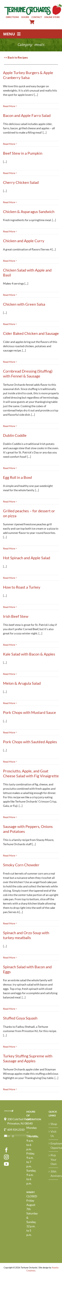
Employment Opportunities (53, 1145)
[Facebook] (6, 1150)
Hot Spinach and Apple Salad (26, 557)
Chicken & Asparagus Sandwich (28, 211)
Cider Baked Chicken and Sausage (31, 333)
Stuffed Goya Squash (20, 1018)
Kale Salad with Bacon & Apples (29, 654)
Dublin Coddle (15, 435)
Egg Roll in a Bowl (17, 477)
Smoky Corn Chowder (21, 864)
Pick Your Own (53, 1160)
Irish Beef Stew (15, 616)
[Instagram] (6, 1157)
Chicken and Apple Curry (23, 240)
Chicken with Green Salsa (24, 304)
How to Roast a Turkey (21, 587)
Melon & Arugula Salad (22, 683)
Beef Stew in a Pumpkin (22, 153)
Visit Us (53, 1133)
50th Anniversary (53, 1173)
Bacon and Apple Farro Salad (27, 115)
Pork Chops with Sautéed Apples (30, 741)
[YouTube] (6, 1164)
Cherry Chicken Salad (21, 182)
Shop (53, 1124)
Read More (9, 106)
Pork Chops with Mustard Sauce (29, 712)
